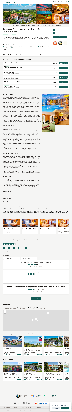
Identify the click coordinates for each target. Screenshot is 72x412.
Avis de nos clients (30, 54)
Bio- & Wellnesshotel (29, 349)
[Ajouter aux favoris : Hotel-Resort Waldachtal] (4, 363)
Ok (64, 408)
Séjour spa (30, 2)
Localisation (39, 54)
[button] (48, 313)
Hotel (48, 348)
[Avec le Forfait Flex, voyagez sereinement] (60, 25)
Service (25, 410)
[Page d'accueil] (9, 2)
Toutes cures (59, 2)
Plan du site (29, 410)
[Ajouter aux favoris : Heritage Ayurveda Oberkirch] (65, 337)
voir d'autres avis (36, 298)
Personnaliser (56, 408)
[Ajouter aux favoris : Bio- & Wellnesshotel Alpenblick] (25, 337)
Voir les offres (60, 36)
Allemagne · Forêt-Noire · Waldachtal (10, 33)
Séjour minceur (53, 2)
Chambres (22, 54)
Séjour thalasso (37, 2)
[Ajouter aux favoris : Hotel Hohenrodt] (45, 337)
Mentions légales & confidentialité (17, 410)
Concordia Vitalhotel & (11, 348)
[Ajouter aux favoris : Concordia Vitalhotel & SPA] (4, 337)
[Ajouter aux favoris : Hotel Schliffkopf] (45, 363)
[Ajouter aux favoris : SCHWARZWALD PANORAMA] (65, 363)
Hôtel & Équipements (12, 54)
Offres (4, 54)
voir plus (4, 49)
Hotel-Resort (10, 373)
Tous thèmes (66, 2)
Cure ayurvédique (44, 2)
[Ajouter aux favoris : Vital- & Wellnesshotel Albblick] (67, 5)
